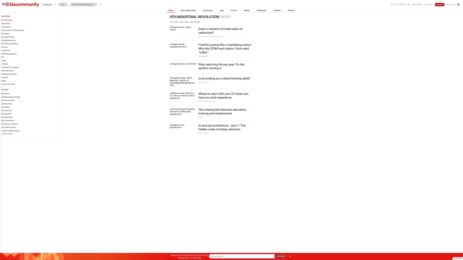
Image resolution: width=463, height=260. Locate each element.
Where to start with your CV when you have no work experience (223, 95)
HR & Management (9, 54)
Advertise (428, 4)
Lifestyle (4, 64)
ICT (2, 57)
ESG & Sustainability (9, 44)
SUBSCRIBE (280, 256)
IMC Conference (7, 121)
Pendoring (5, 107)
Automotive (6, 27)
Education (5, 33)
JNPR (200, 117)
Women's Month (8, 100)
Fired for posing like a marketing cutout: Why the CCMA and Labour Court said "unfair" (224, 48)
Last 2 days (174, 22)
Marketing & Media (9, 74)
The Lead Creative (8, 127)
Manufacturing (7, 71)
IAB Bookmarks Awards (10, 97)
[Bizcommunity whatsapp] (408, 4)
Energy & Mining (8, 37)
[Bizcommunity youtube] (404, 4)
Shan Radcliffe (203, 56)
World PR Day (6, 117)
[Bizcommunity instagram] (401, 4)
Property (4, 77)
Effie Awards (6, 110)
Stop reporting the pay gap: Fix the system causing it (221, 66)
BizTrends (5, 94)
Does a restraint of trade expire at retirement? (220, 30)
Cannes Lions (7, 104)
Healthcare (5, 50)
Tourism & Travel (8, 84)
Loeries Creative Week (10, 131)
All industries (6, 20)
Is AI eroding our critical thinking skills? (224, 78)
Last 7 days (184, 22)
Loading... (4, 139)
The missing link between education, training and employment (222, 111)
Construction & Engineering (12, 30)
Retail (3, 81)
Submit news (417, 4)
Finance (4, 47)
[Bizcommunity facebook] (398, 4)
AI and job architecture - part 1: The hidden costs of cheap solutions (222, 127)
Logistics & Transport (10, 67)
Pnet (213, 101)
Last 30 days (195, 22)
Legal (3, 60)
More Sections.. (7, 134)
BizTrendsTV (6, 114)
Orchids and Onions (9, 124)
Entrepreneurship (8, 40)
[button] (101, 4)
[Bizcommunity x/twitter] (395, 4)
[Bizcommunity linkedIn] (391, 4)
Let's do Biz (458, 259)
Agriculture (5, 23)
